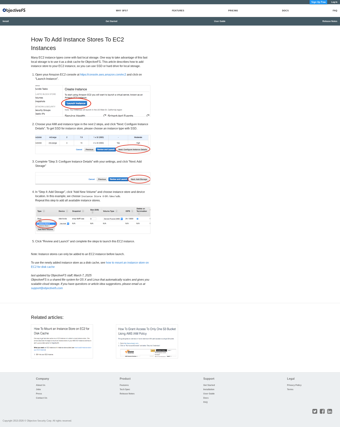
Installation (208, 389)
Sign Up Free (318, 2)
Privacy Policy (293, 385)
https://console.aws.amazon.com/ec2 (103, 74)
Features (178, 10)
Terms (290, 389)
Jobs (38, 389)
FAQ (335, 10)
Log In (334, 2)
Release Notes (329, 21)
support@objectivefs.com (47, 288)
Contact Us (41, 398)
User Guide (219, 21)
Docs (285, 10)
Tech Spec (125, 389)
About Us (40, 385)
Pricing (233, 10)
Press (39, 393)
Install (6, 21)
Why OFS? (122, 10)
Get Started (111, 21)
